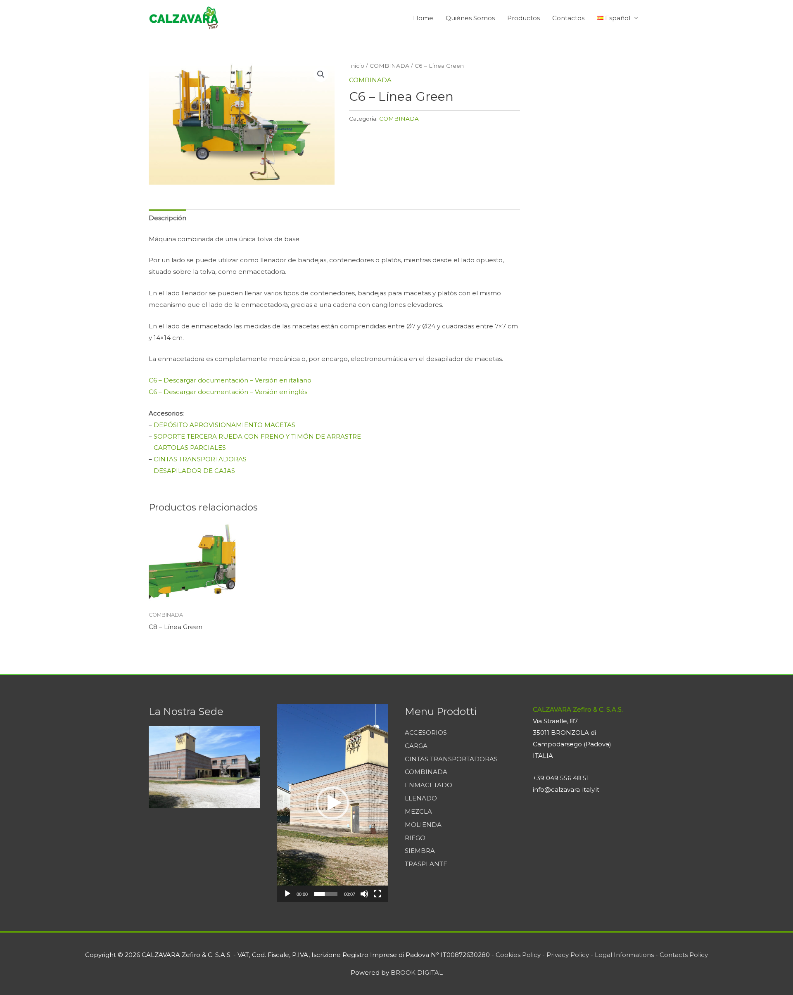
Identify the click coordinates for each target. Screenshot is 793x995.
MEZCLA (418, 811)
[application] (332, 803)
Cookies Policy (518, 955)
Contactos (568, 18)
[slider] (325, 894)
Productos (523, 18)
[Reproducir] (287, 894)
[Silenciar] (364, 894)
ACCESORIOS (426, 732)
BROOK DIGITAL (417, 972)
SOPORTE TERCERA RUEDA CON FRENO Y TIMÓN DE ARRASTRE (257, 436)
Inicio (356, 65)
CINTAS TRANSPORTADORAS (200, 459)
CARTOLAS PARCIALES (190, 447)
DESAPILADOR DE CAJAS (194, 471)
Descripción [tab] (167, 218)
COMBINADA (389, 65)
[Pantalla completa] (377, 894)
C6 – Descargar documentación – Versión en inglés (228, 392)
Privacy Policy (567, 955)
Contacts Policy (684, 955)
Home (423, 18)
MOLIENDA (423, 825)
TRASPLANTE (426, 864)
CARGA (416, 746)
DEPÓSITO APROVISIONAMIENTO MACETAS (224, 425)
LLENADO (421, 798)
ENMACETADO (428, 785)
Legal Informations (624, 955)
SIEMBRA (420, 851)
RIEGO (415, 838)
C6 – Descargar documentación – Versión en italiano (230, 380)
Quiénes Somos (470, 18)
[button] (320, 74)
